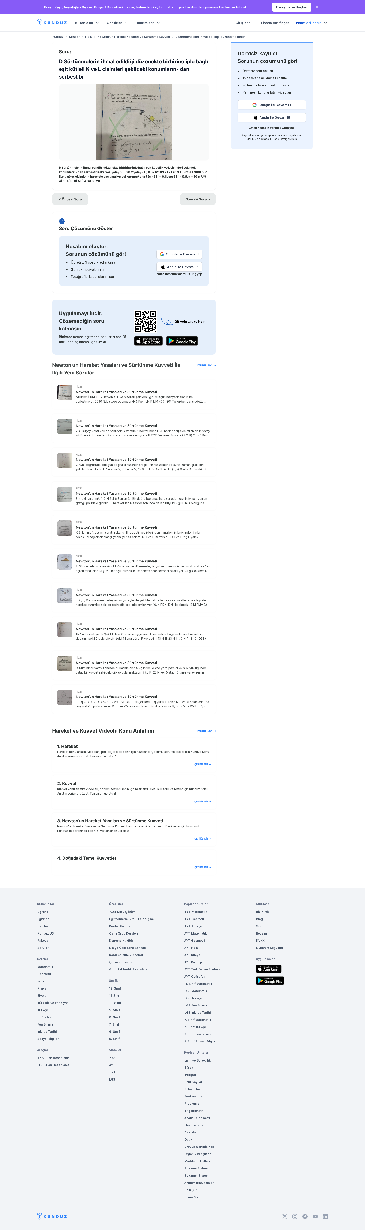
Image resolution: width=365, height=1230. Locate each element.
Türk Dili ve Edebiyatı (53, 1003)
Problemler (192, 1103)
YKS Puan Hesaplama (53, 1058)
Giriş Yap (243, 23)
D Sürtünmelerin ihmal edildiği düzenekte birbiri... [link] (211, 37)
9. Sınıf (114, 1010)
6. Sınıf (114, 1031)
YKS (112, 1058)
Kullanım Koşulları (287, 135)
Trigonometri (194, 1111)
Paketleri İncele (309, 23)
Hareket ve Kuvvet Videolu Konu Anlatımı (132, 731)
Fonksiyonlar (194, 1096)
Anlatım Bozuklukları (199, 1182)
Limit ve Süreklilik (197, 1060)
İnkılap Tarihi (47, 1031)
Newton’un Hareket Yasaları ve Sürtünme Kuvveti (133, 37)
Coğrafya (44, 1017)
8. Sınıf (114, 1017)
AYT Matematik (195, 933)
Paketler (43, 940)
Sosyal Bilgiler (48, 1039)
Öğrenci (43, 912)
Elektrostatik (193, 1125)
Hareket (69, 746)
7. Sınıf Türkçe (195, 1027)
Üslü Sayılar (193, 1082)
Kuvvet (69, 783)
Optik (188, 1139)
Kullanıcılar (84, 23)
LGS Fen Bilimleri (197, 1005)
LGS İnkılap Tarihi (197, 1012)
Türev (188, 1067)
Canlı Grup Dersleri (123, 933)
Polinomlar (192, 1089)
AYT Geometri (194, 940)
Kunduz (58, 37)
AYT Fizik (191, 948)
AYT (112, 1065)
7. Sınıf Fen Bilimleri (199, 1034)
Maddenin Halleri (197, 1161)
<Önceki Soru (70, 199)
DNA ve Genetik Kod (199, 1147)
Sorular (74, 37)
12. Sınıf (115, 988)
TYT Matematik (195, 912)
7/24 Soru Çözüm (122, 912)
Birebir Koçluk (119, 926)
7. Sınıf (114, 1024)
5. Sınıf (114, 1039)
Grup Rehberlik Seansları (128, 969)
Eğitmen (43, 919)
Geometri (44, 974)
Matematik (45, 967)
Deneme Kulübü (121, 940)
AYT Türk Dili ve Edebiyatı (203, 969)
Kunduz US (45, 933)
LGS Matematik (195, 991)
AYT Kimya (192, 955)
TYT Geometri (194, 919)
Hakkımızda (145, 23)
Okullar (42, 926)
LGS (112, 1079)
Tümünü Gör (203, 365)
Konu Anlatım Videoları (126, 955)
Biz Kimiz (263, 912)
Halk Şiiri (190, 1190)
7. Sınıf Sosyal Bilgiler (200, 1041)
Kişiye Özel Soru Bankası (128, 948)
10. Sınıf (115, 1003)
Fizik (88, 37)
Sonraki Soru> (198, 199)
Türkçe (42, 1010)
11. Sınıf (114, 995)
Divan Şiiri (191, 1197)
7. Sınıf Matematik (197, 1020)
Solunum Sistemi (196, 1175)
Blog (259, 919)
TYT (112, 1072)
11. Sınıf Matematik (198, 984)
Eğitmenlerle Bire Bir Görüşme (131, 919)
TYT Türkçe (193, 926)
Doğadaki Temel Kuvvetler (89, 858)
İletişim (261, 933)
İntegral (190, 1075)
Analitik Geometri (197, 1118)
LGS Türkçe (193, 998)
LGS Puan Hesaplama (53, 1065)
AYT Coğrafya (194, 976)
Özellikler (114, 23)
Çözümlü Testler (121, 962)
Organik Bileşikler (197, 1154)
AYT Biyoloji (193, 962)
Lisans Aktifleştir (275, 23)
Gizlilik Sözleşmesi (258, 139)
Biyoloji (42, 995)
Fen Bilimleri (46, 1024)
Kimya (41, 988)
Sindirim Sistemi (196, 1168)
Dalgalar (190, 1132)
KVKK (260, 940)
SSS (259, 926)
